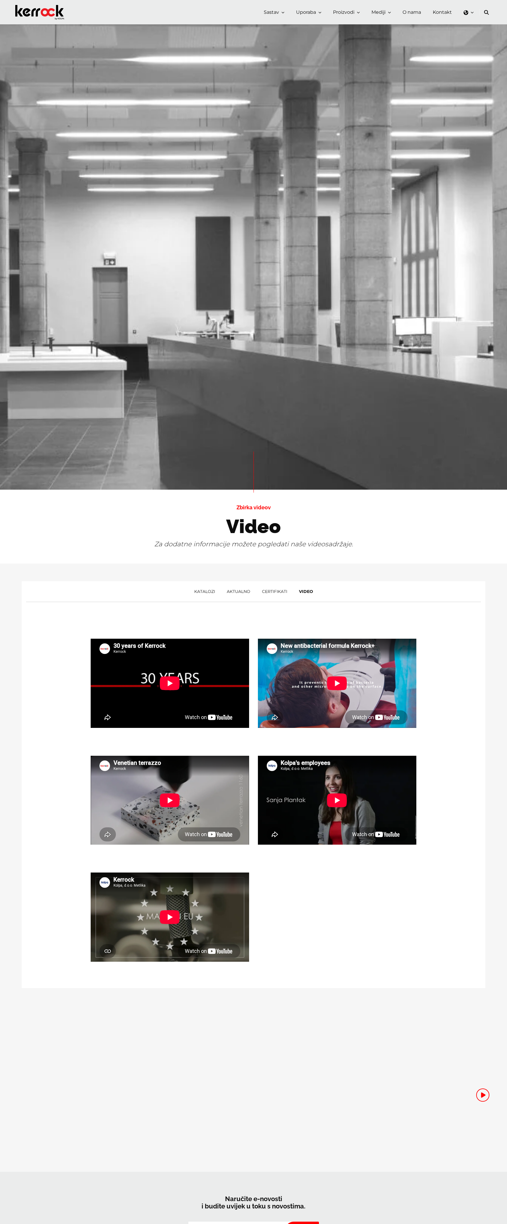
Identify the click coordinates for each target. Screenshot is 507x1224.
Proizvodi (343, 12)
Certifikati (274, 591)
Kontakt (442, 12)
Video (306, 591)
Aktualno (238, 591)
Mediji (378, 12)
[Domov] (41, 7)
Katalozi (204, 591)
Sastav (271, 12)
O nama (412, 12)
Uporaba (306, 12)
